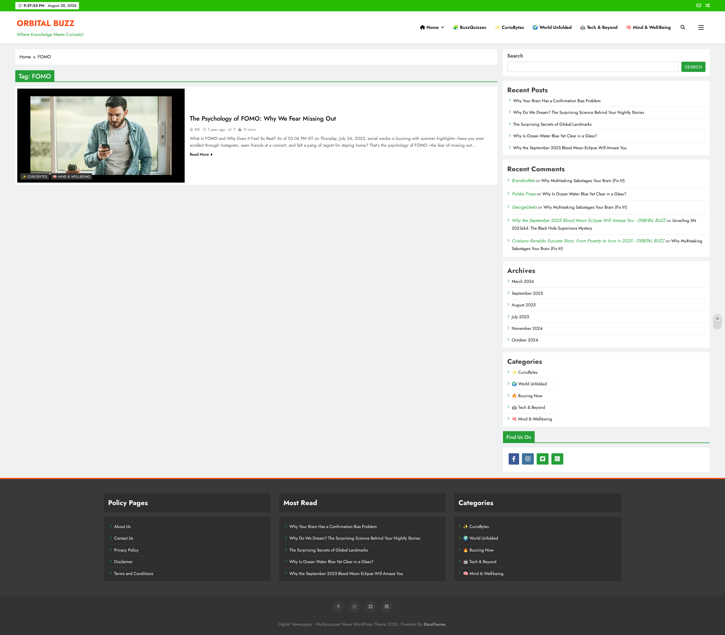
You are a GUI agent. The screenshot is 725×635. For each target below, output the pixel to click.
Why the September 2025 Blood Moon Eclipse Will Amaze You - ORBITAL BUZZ (589, 220)
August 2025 (524, 305)
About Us (122, 526)
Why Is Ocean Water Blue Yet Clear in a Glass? (555, 136)
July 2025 (520, 317)
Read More (199, 154)
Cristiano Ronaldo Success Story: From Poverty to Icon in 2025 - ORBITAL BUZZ (588, 241)
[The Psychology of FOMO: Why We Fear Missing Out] (101, 136)
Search (515, 55)
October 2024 (525, 340)
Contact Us (123, 538)
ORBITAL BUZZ (45, 23)
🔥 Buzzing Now (527, 396)
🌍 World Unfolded (552, 27)
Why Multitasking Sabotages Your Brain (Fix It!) (583, 181)
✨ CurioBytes (509, 27)
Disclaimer (123, 562)
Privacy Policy (126, 550)
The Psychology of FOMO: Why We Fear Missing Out (263, 118)
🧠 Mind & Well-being (648, 27)
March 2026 (523, 281)
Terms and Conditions (133, 573)
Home (432, 27)
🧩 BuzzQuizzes (469, 27)
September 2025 (527, 293)
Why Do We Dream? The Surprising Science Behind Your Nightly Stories (578, 112)
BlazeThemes (434, 624)
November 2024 (527, 328)
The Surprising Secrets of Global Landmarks (552, 124)
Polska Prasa (524, 194)
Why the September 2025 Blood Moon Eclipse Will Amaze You (570, 148)
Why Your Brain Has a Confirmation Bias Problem (557, 101)
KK (197, 129)
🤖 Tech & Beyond (598, 27)
